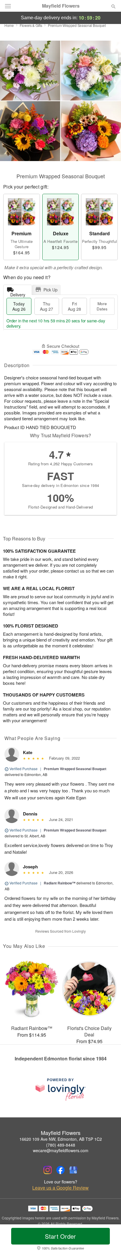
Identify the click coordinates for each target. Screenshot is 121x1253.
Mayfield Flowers (61, 6)
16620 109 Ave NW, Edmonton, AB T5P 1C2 (60, 1139)
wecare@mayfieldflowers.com (60, 1150)
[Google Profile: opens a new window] (73, 1170)
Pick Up (50, 290)
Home (9, 25)
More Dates (102, 306)
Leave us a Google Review (60, 1188)
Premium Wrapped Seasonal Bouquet (75, 768)
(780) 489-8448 (60, 1145)
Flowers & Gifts (31, 25)
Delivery (17, 293)
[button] (108, 1240)
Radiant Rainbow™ (59, 883)
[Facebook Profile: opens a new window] (60, 1170)
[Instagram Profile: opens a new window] (47, 1170)
